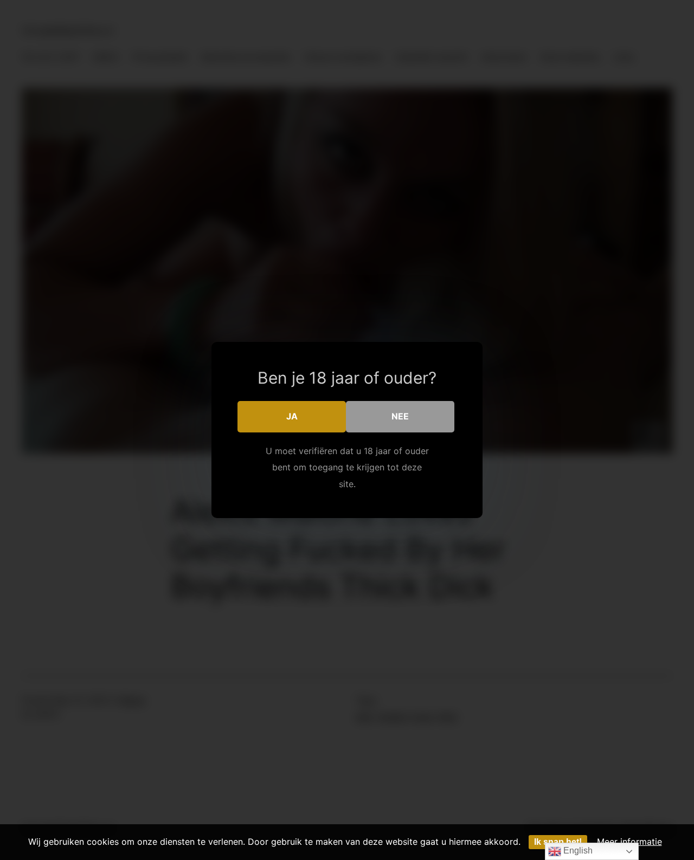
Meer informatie (629, 841)
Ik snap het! (558, 841)
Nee (400, 416)
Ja (292, 416)
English (577, 850)
